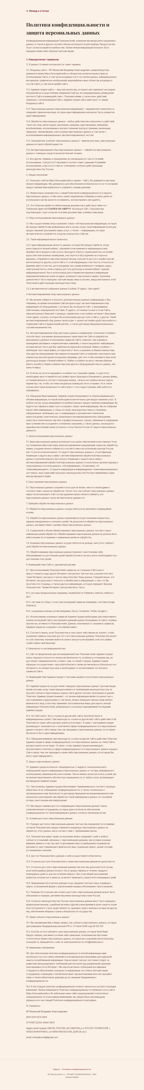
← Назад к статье (37, 10)
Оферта (56, 1069)
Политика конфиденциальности (76, 1069)
